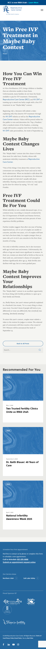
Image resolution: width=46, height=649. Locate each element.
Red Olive (30, 638)
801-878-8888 (22, 559)
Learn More (33, 2)
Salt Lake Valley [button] (29, 578)
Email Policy (18, 638)
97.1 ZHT (36, 99)
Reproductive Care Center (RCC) (16, 99)
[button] (23, 343)
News (5, 53)
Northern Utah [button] (8, 578)
